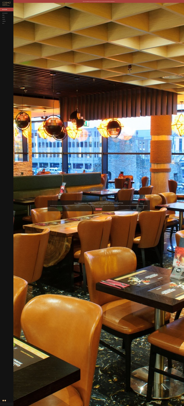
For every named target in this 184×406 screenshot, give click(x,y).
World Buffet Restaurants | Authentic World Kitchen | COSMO (7, 4)
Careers (4, 21)
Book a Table (98, 209)
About (3, 17)
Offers (3, 19)
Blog (3, 23)
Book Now (4, 9)
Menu (3, 15)
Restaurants (5, 13)
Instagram (5, 400)
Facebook (3, 400)
